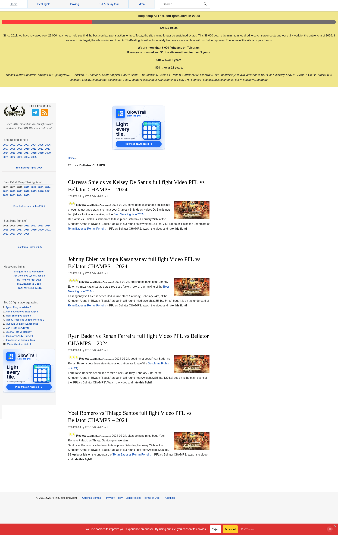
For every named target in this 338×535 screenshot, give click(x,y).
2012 (40, 148)
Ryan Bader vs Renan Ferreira (87, 228)
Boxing (74, 4)
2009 (20, 148)
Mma (142, 4)
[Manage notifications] (330, 529)
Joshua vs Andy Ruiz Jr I (19, 335)
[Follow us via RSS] (45, 115)
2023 (20, 157)
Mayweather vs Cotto (29, 283)
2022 (12, 157)
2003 (27, 144)
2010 (27, 148)
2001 (12, 144)
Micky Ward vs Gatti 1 (19, 344)
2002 (20, 144)
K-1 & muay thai (109, 4)
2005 (41, 144)
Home (13, 4)
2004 (34, 144)
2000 (5, 144)
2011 (33, 148)
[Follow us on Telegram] (36, 115)
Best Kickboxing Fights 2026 (29, 206)
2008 (12, 148)
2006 (48, 144)
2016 (20, 152)
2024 (27, 157)
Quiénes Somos (91, 497)
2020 (48, 152)
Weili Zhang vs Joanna (18, 315)
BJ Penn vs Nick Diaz (29, 279)
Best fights (43, 4)
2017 (27, 152)
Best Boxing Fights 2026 (29, 167)
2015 (12, 152)
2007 (5, 148)
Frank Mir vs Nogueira (29, 287)
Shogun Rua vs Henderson (29, 271)
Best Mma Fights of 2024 (129, 214)
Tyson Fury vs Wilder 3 (18, 307)
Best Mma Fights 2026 (29, 246)
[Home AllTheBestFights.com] (15, 115)
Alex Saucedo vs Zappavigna (21, 311)
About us (170, 497)
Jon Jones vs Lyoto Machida (29, 275)
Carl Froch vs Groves (17, 327)
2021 (5, 157)
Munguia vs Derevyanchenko (22, 323)
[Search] (205, 4)
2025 (34, 157)
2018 (34, 152)
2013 (48, 148)
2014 (5, 152)
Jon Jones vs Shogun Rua (20, 340)
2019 (41, 152)
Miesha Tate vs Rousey (19, 331)
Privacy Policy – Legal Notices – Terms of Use (132, 497)
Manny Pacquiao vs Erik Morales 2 (25, 319)
